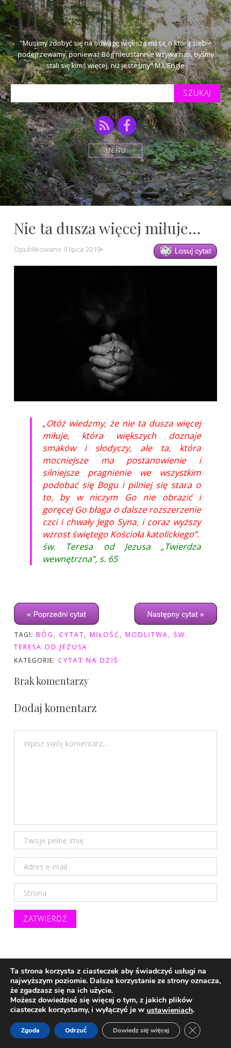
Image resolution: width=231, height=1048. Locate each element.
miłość (105, 634)
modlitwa (146, 634)
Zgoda (30, 1030)
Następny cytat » (175, 614)
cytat (71, 634)
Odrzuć (76, 1030)
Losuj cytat (191, 250)
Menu (115, 150)
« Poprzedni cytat (56, 614)
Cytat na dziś (88, 660)
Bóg (45, 634)
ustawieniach (170, 1010)
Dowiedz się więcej (141, 1030)
